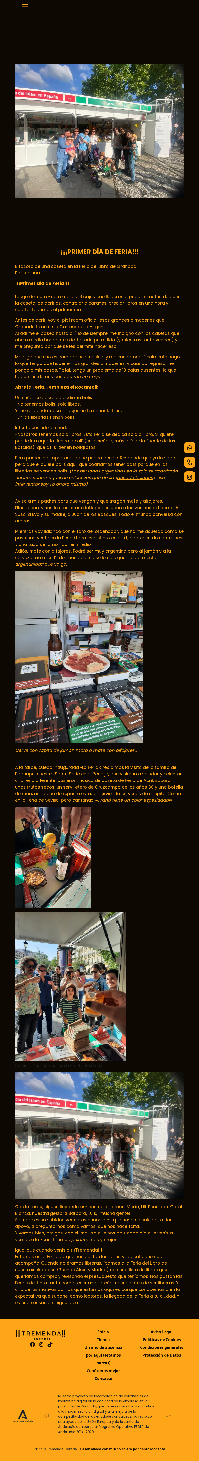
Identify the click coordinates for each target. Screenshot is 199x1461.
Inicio (103, 1331)
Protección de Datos (161, 1355)
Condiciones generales (161, 1347)
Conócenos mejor (103, 1370)
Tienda (103, 1339)
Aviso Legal (162, 1331)
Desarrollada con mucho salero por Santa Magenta (122, 1449)
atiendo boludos (135, 477)
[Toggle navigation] (25, 7)
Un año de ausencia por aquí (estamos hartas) (103, 1355)
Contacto (103, 1378)
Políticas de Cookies (162, 1339)
